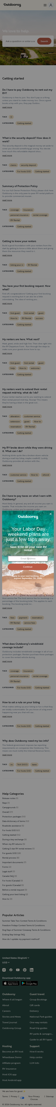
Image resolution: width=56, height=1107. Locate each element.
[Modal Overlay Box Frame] (28, 553)
